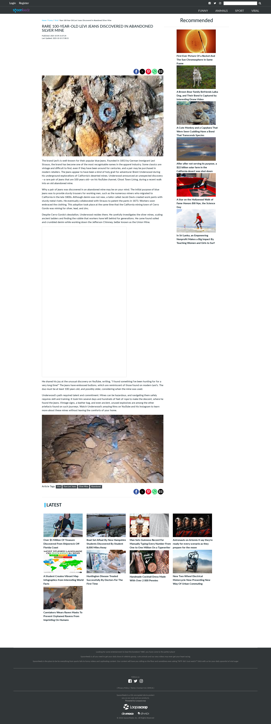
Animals (221, 11)
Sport (239, 11)
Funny (203, 11)
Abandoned (96, 487)
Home (44, 20)
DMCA (150, 688)
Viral (255, 11)
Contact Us (141, 688)
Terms (133, 688)
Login (12, 3)
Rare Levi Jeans (70, 487)
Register (24, 3)
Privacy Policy (123, 688)
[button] (136, 71)
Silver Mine (83, 487)
